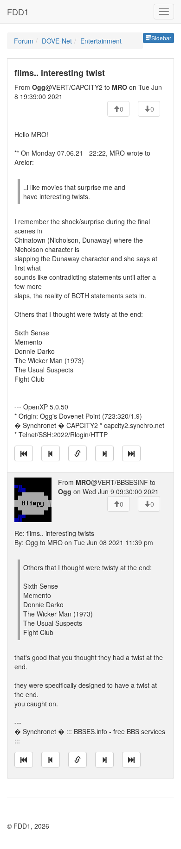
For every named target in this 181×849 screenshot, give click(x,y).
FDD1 (18, 12)
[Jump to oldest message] (23, 453)
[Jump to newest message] (131, 453)
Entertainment (101, 40)
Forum (23, 40)
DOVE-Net (57, 40)
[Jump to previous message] (50, 453)
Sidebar (161, 38)
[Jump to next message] (104, 453)
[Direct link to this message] (77, 453)
